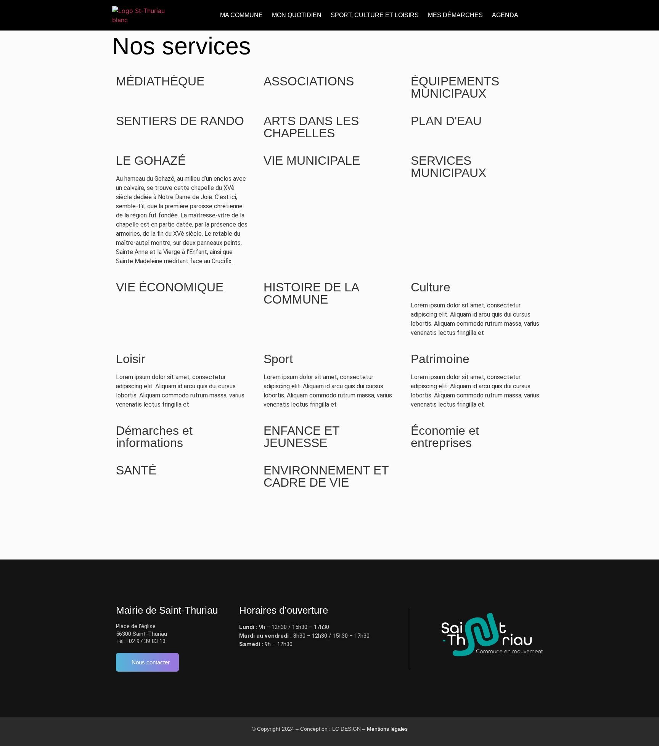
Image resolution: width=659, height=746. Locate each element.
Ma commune (241, 15)
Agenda (505, 15)
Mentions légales (387, 729)
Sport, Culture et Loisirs (375, 15)
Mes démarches (455, 15)
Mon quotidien (296, 15)
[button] (533, 15)
